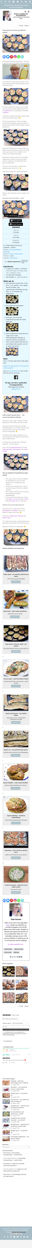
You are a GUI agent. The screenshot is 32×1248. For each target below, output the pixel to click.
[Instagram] (15, 56)
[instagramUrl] (14, 957)
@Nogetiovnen (16, 389)
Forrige (21, 25)
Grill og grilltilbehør (15, 249)
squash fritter (15, 501)
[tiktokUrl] (16, 957)
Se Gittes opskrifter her (15, 944)
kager (8, 925)
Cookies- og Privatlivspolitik (19, 1232)
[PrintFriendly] (22, 56)
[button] (13, 227)
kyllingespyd (5, 510)
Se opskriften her (16, 581)
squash (12, 254)
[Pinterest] (11, 56)
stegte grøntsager (16, 447)
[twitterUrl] (12, 957)
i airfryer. (26, 499)
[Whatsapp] (18, 56)
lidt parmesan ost (14, 371)
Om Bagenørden (8, 5)
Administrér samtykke (16, 1234)
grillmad (6, 112)
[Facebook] (4, 56)
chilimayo (20, 516)
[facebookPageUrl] (10, 957)
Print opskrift (17, 221)
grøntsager (6, 251)
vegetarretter (7, 110)
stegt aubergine (17, 449)
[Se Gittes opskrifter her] (23, 944)
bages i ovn (12, 499)
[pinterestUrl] (17, 957)
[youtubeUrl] (19, 957)
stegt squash (19, 254)
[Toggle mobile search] (25, 12)
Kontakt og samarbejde (16, 7)
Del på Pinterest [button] (17, 224)
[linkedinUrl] (21, 957)
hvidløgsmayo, (13, 516)
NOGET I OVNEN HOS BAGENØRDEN (21, 14)
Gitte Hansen (13, 258)
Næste (26, 25)
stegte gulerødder (7, 449)
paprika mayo (6, 517)
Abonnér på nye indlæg (21, 5)
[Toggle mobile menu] (29, 12)
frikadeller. (15, 510)
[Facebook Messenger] (8, 56)
